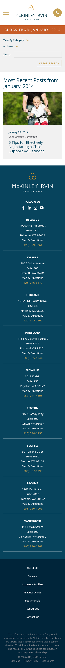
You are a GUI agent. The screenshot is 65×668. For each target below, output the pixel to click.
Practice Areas (32, 592)
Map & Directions (32, 240)
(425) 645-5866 (32, 320)
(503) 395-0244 (32, 358)
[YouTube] (42, 208)
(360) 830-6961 (32, 546)
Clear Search (49, 63)
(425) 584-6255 (32, 433)
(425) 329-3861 (32, 245)
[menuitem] (15, 661)
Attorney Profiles (32, 584)
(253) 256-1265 (32, 508)
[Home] (31, 13)
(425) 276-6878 (32, 282)
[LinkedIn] (29, 208)
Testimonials (32, 600)
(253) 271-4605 (32, 395)
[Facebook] (23, 208)
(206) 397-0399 (32, 471)
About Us (32, 568)
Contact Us (32, 617)
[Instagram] (35, 208)
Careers (33, 576)
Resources (32, 608)
